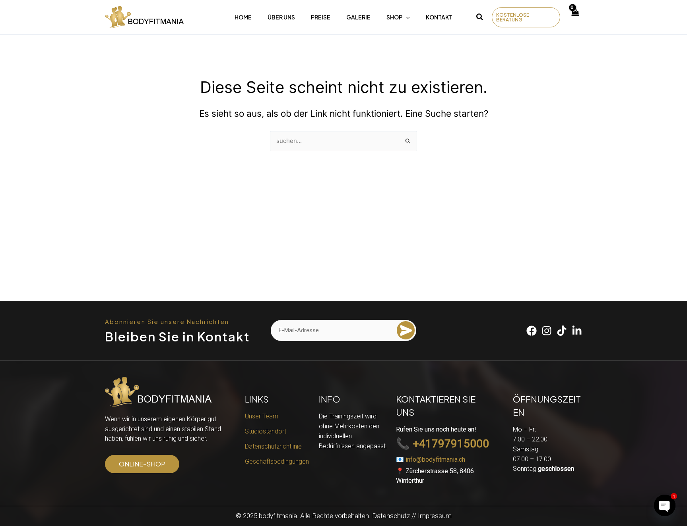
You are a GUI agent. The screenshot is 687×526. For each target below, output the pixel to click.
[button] (480, 18)
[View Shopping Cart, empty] (575, 17)
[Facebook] (531, 331)
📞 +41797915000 (442, 444)
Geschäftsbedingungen (277, 461)
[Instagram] (546, 331)
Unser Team (261, 416)
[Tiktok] (562, 331)
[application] (405, 17)
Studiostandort (265, 431)
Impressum (435, 516)
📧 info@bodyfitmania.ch (430, 459)
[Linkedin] (577, 331)
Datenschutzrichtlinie (273, 446)
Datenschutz (391, 516)
